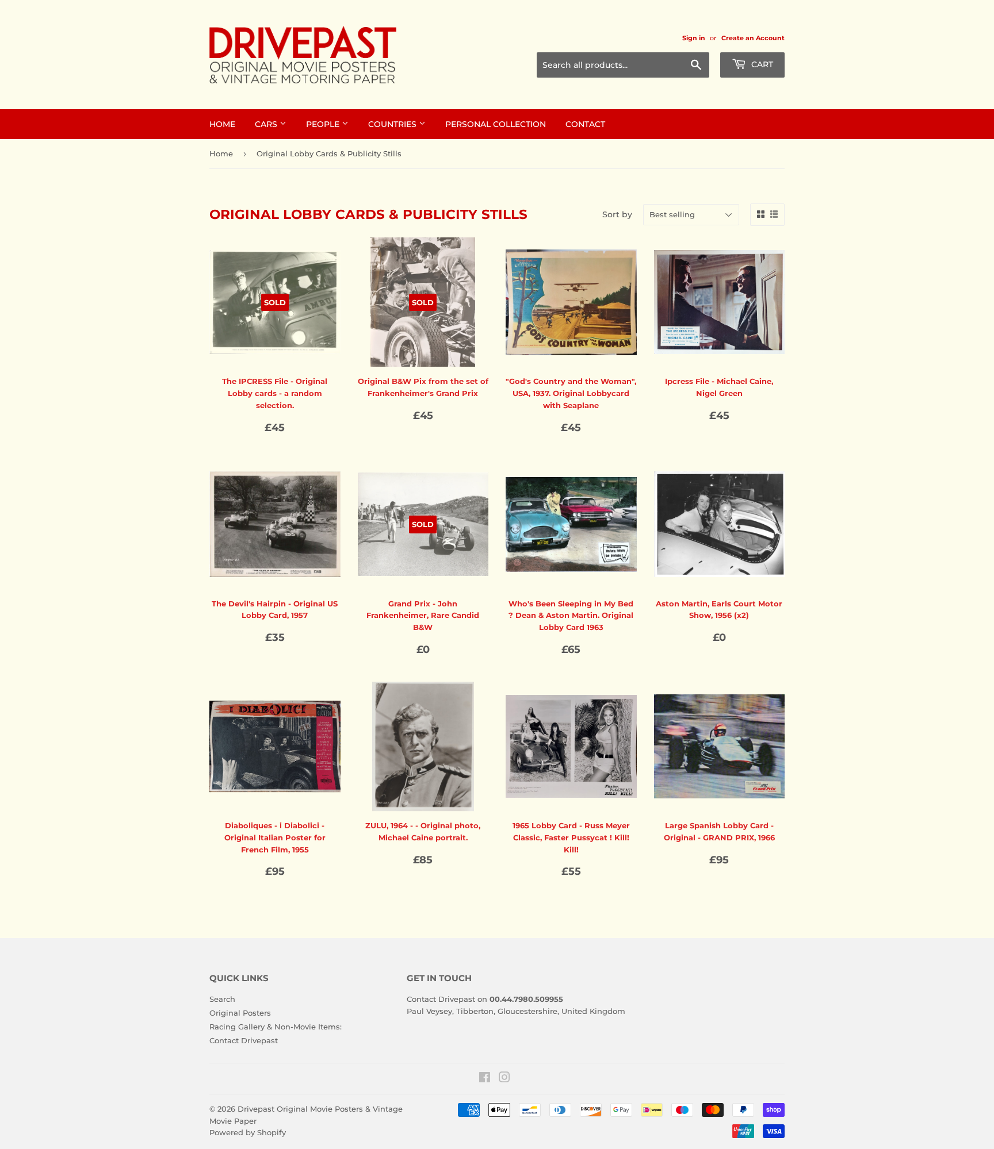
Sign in (693, 38)
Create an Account (753, 38)
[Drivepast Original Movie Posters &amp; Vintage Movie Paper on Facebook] (485, 1078)
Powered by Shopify (247, 1132)
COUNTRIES (393, 124)
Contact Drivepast (243, 1040)
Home (221, 153)
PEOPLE (324, 124)
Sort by (617, 214)
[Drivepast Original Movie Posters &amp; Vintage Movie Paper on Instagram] (504, 1078)
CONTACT (585, 124)
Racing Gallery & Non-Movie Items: (275, 1026)
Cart (761, 64)
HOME (222, 124)
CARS (267, 124)
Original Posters (240, 1012)
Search (222, 999)
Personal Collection (495, 124)
